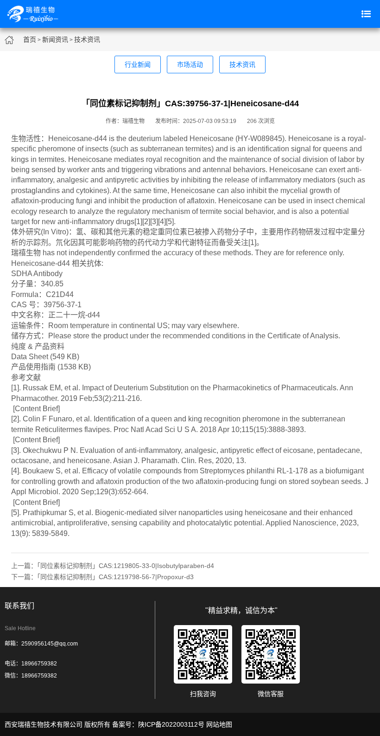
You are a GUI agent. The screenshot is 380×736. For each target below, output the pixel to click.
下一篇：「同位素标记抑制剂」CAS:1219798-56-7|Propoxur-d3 (102, 577)
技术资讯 (87, 39)
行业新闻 (138, 64)
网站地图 (219, 724)
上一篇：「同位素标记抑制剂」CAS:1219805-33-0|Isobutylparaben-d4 (112, 565)
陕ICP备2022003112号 (171, 724)
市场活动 (190, 64)
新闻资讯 (55, 39)
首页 (29, 39)
